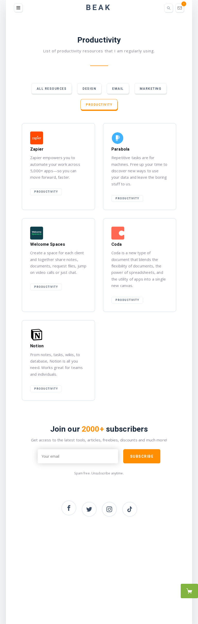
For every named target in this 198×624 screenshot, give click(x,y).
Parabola (139, 167)
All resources (52, 88)
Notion (58, 360)
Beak (98, 7)
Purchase (189, 591)
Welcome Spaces (58, 265)
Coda (139, 265)
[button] (18, 7)
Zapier (58, 167)
